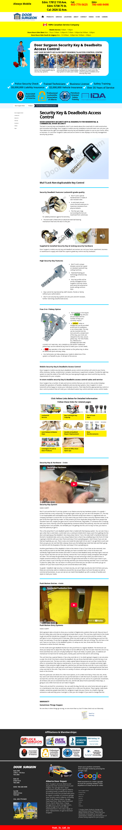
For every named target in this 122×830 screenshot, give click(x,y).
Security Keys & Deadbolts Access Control (46, 105)
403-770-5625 (22, 799)
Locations (68, 17)
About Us (16, 118)
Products (50, 17)
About (76, 17)
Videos (91, 17)
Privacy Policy (82, 792)
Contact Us (16, 115)
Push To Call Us (61, 827)
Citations (81, 806)
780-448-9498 (22, 787)
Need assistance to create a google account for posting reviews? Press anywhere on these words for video (90, 783)
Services (59, 17)
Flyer (98, 17)
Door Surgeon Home (20, 105)
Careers (105, 17)
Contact (83, 17)
